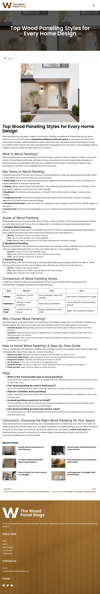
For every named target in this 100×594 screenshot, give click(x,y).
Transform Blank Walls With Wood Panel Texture (30, 460)
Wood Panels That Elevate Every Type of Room (81, 448)
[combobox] (50, 58)
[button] (93, 5)
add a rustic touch (79, 429)
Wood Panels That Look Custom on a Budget (32, 473)
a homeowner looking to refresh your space (49, 139)
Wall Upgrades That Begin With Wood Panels (81, 473)
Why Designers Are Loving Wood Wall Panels (81, 460)
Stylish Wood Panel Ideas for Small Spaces (31, 448)
